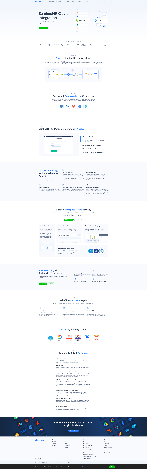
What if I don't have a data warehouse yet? (66, 379)
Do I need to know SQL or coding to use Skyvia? (67, 390)
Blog (105, 441)
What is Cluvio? (59, 365)
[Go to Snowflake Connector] (85, 106)
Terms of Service (57, 462)
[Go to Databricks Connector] (73, 106)
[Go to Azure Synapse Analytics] (67, 106)
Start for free (51, 283)
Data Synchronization (87, 445)
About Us (54, 441)
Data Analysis (86, 452)
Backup (66, 447)
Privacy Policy (71, 462)
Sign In (103, 1)
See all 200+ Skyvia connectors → (73, 112)
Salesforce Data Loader (88, 454)
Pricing (66, 452)
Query (66, 443)
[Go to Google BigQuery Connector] (79, 106)
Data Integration (68, 441)
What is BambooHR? (61, 359)
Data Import (85, 441)
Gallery (105, 445)
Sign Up (110, 1)
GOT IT (112, 466)
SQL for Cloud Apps (87, 458)
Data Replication (86, 447)
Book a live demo (79, 219)
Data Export (85, 443)
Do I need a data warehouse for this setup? (66, 372)
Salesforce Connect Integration (89, 456)
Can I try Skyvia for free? (62, 406)
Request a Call (97, 1)
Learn (105, 449)
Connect (66, 449)
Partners (54, 445)
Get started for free (68, 219)
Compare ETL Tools (108, 447)
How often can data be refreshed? (64, 398)
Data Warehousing (87, 449)
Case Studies (106, 443)
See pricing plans (43, 283)
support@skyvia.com (107, 462)
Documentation (107, 452)
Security (64, 462)
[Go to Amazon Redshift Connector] (61, 106)
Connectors (67, 445)
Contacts (54, 443)
